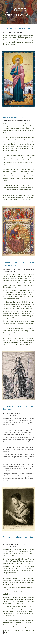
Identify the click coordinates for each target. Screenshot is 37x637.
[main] (18, 12)
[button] (2, 2)
